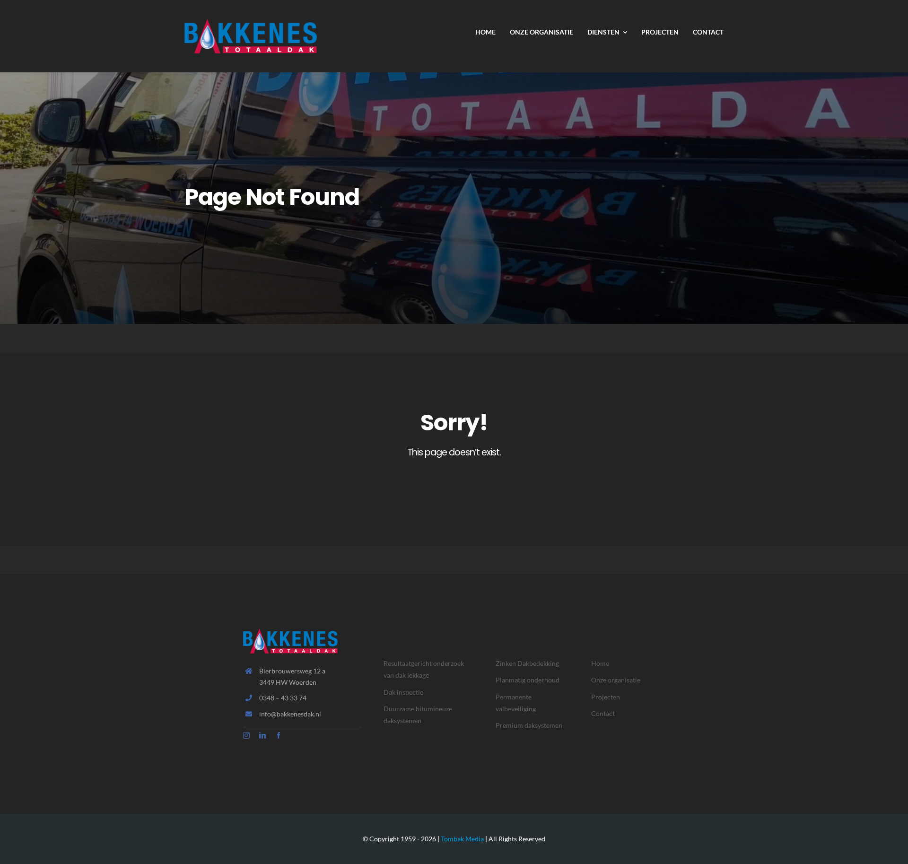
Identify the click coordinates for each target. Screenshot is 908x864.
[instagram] (246, 735)
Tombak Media (462, 839)
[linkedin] (262, 735)
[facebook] (278, 735)
